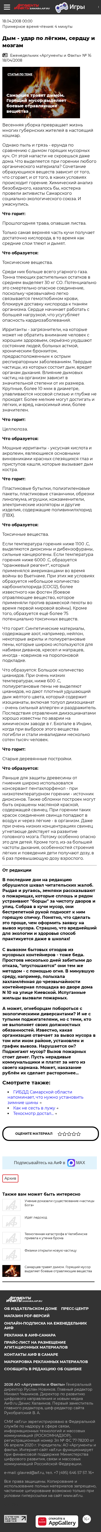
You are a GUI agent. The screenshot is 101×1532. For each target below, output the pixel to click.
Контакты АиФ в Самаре (31, 1354)
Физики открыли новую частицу (51, 1250)
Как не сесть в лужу (34, 1108)
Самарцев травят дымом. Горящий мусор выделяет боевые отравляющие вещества (58, 1269)
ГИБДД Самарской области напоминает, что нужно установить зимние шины (45, 1097)
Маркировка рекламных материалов (46, 1361)
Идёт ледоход (36, 1217)
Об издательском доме (30, 1308)
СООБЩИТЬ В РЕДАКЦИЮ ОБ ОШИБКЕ (43, 1369)
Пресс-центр (75, 1308)
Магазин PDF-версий (27, 1316)
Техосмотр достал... (33, 1113)
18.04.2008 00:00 (17, 21)
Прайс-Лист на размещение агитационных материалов (36, 1344)
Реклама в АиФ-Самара (30, 1335)
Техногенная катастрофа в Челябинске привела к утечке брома (56, 1236)
